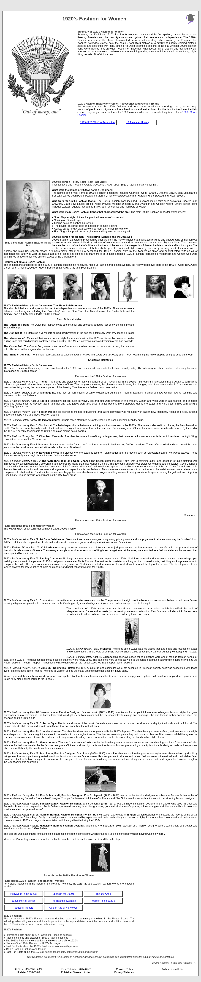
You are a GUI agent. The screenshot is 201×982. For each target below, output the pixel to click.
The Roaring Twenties (63, 900)
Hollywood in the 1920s (23, 894)
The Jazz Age (103, 894)
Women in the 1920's (103, 900)
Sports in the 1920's (63, 894)
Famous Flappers (23, 907)
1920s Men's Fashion (23, 900)
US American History (137, 122)
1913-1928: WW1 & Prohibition (97, 122)
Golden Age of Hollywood (63, 907)
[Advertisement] (136, 78)
